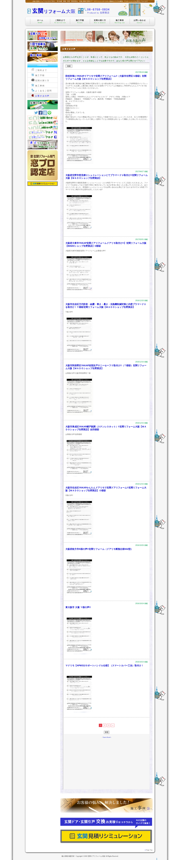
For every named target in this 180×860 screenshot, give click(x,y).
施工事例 (120, 21)
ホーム (40, 21)
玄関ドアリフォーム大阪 (96, 856)
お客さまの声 (42, 96)
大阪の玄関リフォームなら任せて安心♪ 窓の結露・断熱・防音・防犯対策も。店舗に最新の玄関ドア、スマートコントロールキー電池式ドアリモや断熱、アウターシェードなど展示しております (90, 1)
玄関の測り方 (100, 21)
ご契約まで (60, 21)
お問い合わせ (140, 21)
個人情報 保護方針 (68, 856)
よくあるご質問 (43, 91)
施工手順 (80, 21)
